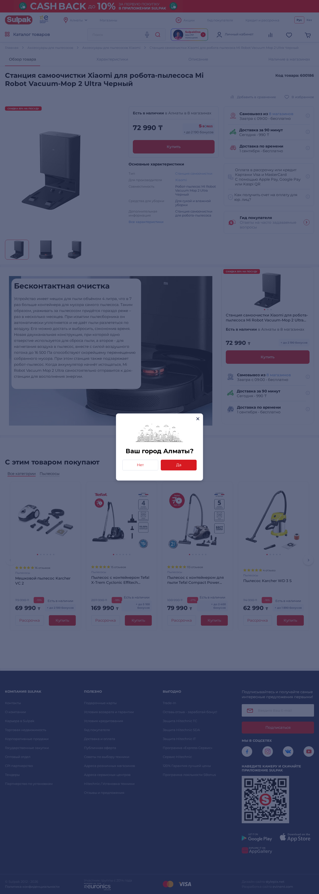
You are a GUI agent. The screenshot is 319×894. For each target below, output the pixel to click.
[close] (198, 419)
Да (178, 464)
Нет (140, 464)
